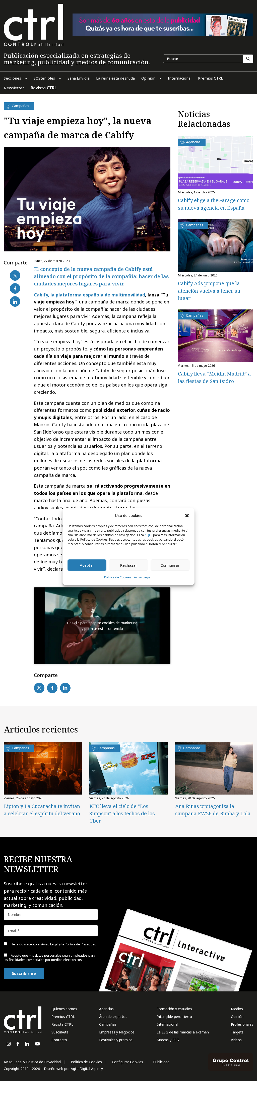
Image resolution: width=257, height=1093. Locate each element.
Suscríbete (60, 1032)
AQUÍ (148, 535)
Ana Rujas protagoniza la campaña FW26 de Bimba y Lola (212, 810)
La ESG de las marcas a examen (183, 1032)
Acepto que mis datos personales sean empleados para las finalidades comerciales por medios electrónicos (49, 957)
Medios (237, 1008)
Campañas (107, 1024)
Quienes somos (64, 1008)
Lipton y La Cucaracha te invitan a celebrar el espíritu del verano (42, 810)
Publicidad (161, 1061)
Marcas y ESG (168, 1039)
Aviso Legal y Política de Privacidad (32, 1061)
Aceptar (87, 565)
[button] (186, 515)
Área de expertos (113, 1016)
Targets (237, 1032)
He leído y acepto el (53, 944)
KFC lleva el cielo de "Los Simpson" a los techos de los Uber (122, 813)
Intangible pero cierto (174, 1016)
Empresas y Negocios (117, 1032)
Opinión (237, 1016)
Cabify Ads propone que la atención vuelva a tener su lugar (209, 291)
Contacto (59, 1039)
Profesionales (242, 1024)
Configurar (169, 565)
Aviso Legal (142, 577)
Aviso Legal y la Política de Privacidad (68, 944)
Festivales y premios (116, 1039)
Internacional (167, 1024)
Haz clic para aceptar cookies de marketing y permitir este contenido (102, 625)
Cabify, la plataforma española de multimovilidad (89, 295)
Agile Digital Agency (87, 1068)
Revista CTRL (62, 1024)
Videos (236, 1039)
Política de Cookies (118, 577)
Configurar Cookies (127, 1061)
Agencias (106, 1008)
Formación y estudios (174, 1008)
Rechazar (128, 565)
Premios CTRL (63, 1016)
